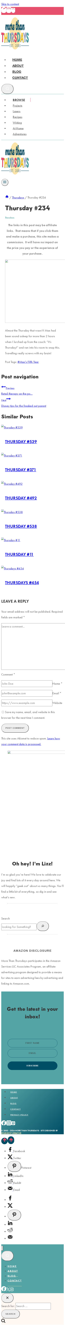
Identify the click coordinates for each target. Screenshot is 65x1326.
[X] (8, 1290)
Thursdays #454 (22, 582)
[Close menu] (2, 1248)
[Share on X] (10, 1158)
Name (57, 684)
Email (57, 693)
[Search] (43, 926)
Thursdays (9, 217)
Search (5, 918)
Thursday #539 (21, 441)
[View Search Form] (7, 89)
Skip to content (10, 4)
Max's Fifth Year (28, 362)
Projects (17, 106)
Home (17, 60)
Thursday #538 (21, 526)
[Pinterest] (13, 11)
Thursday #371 (20, 469)
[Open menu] (4, 182)
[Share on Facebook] (10, 1151)
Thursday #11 (19, 554)
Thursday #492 (21, 498)
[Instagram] (8, 11)
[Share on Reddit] (10, 1183)
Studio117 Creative (11, 1133)
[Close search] (7, 1298)
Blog (16, 72)
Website (57, 703)
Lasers (16, 111)
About (18, 66)
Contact (20, 78)
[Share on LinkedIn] (10, 1176)
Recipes (17, 117)
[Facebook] (3, 11)
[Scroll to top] (4, 1141)
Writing (17, 123)
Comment (8, 674)
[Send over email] (10, 1190)
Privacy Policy (19, 1115)
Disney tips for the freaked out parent (23, 403)
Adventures (20, 134)
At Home (18, 128)
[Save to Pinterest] (14, 1166)
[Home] (7, 197)
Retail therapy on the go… (17, 391)
